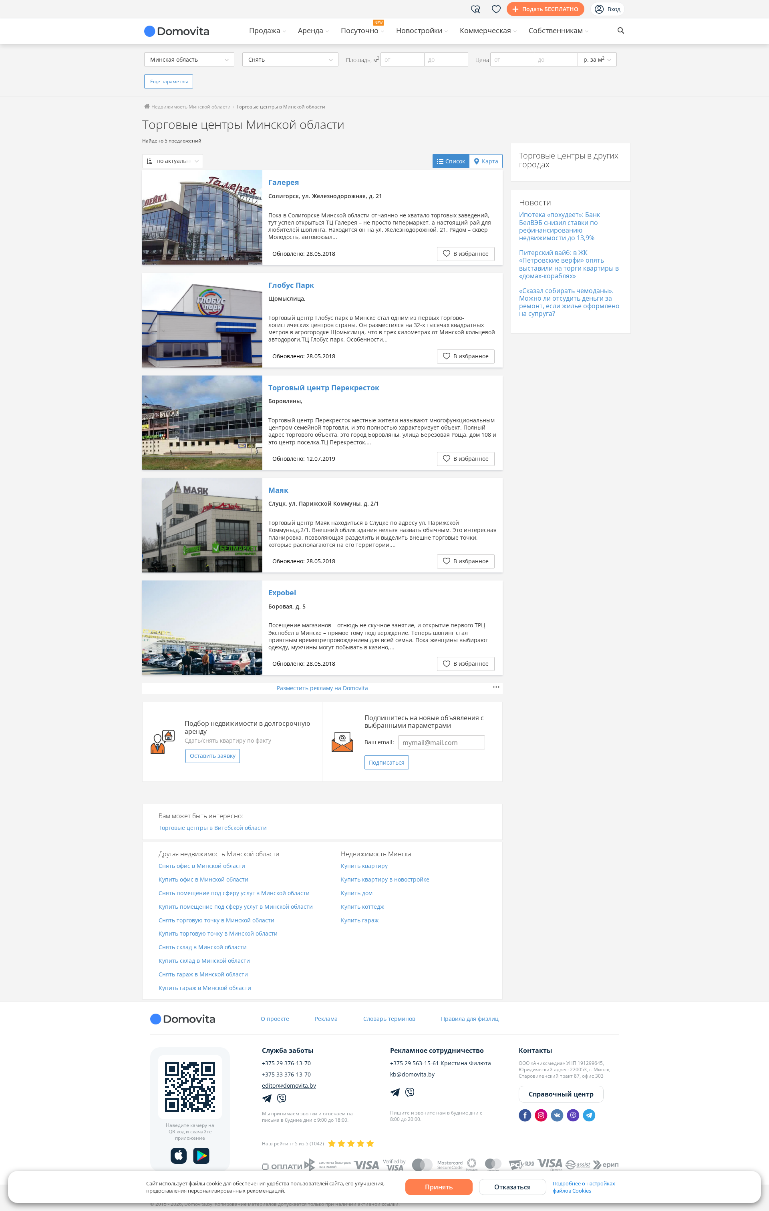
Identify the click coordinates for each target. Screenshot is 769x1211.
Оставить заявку (213, 755)
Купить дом (356, 893)
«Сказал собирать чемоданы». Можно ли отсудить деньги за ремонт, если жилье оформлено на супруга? (569, 302)
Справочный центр (561, 1094)
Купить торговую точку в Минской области (218, 933)
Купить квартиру (364, 866)
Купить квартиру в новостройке (385, 879)
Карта (490, 161)
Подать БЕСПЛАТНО (550, 9)
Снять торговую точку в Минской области (216, 920)
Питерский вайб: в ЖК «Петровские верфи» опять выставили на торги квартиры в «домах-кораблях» (569, 264)
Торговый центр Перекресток (323, 388)
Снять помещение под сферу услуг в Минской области (234, 893)
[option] (202, 217)
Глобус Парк (291, 285)
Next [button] (252, 217)
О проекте (275, 1018)
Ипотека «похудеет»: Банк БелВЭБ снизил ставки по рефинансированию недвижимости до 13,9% (559, 226)
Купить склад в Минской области (204, 961)
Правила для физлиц (470, 1018)
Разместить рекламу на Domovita (322, 688)
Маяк (278, 490)
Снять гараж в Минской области (203, 974)
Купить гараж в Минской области (205, 988)
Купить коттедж (362, 907)
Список (455, 161)
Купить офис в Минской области (203, 879)
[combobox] (189, 59)
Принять (439, 1187)
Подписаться (387, 762)
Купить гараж (359, 920)
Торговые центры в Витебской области (213, 828)
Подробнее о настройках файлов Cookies (584, 1187)
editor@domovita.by (289, 1085)
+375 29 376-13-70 (286, 1063)
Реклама (326, 1018)
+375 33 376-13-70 (286, 1074)
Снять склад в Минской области (203, 947)
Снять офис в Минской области (202, 866)
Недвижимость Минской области (190, 106)
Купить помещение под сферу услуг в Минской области (236, 907)
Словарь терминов (389, 1018)
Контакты (535, 1050)
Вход (614, 9)
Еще (169, 81)
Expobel (282, 592)
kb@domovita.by (412, 1074)
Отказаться (512, 1187)
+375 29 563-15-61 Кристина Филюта (440, 1063)
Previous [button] (152, 217)
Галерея (283, 182)
